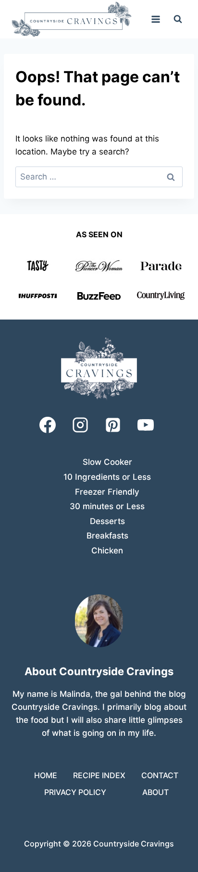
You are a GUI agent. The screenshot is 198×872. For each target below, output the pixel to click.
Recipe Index (99, 775)
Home (45, 775)
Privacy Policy (75, 792)
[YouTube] (145, 425)
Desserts (107, 521)
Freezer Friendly (107, 492)
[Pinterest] (113, 425)
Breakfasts (107, 535)
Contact (159, 775)
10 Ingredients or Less (107, 477)
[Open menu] (155, 19)
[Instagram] (80, 425)
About (155, 792)
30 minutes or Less (107, 506)
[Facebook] (47, 425)
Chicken (107, 550)
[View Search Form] (177, 19)
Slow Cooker (107, 462)
